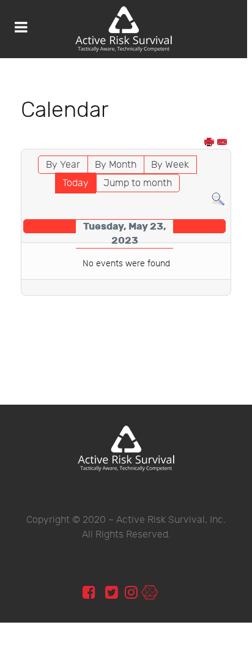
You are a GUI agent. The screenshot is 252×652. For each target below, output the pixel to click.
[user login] (149, 593)
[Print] (209, 143)
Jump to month (137, 183)
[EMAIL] (222, 143)
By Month (115, 165)
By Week (170, 165)
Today (75, 183)
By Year (63, 165)
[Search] (218, 199)
